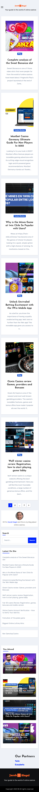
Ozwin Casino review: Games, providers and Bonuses (19, 384)
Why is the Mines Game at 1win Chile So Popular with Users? (20, 225)
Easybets (19, 764)
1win (17, 761)
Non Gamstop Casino (10, 634)
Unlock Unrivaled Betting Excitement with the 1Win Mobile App (20, 305)
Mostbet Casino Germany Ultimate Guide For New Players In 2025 (19, 691)
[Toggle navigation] (2, 7)
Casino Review (19, 130)
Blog (19, 54)
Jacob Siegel (12, 522)
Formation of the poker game (13, 618)
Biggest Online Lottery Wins (13, 623)
